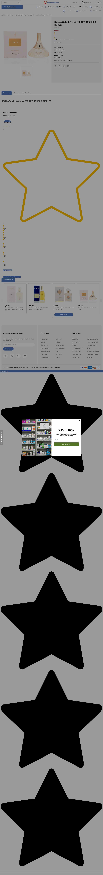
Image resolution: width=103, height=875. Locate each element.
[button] (1, 437)
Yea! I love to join (66, 444)
